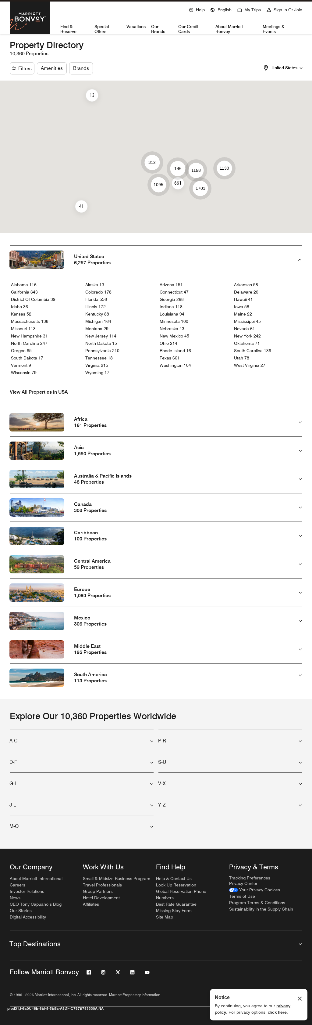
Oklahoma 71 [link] (247, 343)
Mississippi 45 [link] (247, 321)
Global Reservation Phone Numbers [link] (181, 894)
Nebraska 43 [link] (172, 328)
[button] (220, 9)
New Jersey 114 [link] (100, 336)
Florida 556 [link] (96, 299)
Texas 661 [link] (170, 358)
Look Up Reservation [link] (176, 884)
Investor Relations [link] (27, 891)
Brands (81, 68)
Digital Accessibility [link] (28, 917)
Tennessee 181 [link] (100, 358)
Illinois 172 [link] (95, 306)
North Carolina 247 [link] (29, 343)
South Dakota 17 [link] (27, 358)
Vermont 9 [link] (21, 365)
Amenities (52, 68)
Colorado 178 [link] (98, 292)
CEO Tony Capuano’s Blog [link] (36, 904)
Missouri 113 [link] (23, 328)
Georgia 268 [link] (172, 299)
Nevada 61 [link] (244, 328)
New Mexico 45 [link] (174, 336)
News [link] (15, 897)
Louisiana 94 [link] (172, 314)
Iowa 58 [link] (241, 306)
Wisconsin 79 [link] (24, 372)
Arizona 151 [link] (171, 284)
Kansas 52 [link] (21, 314)
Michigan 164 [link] (98, 321)
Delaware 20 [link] (246, 292)
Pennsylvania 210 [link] (102, 350)
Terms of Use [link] (242, 896)
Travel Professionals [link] (102, 884)
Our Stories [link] (21, 910)
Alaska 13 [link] (94, 284)
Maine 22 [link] (243, 314)
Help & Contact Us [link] (174, 878)
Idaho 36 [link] (19, 306)
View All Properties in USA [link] (39, 392)
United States (284, 67)
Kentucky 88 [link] (97, 314)
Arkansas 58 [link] (246, 284)
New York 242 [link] (247, 336)
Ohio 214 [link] (168, 343)
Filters (25, 68)
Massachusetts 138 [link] (29, 321)
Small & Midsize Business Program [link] (116, 878)
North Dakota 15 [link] (101, 343)
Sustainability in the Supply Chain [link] (261, 909)
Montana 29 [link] (96, 328)
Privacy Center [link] (243, 883)
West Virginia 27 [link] (249, 365)
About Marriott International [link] (36, 878)
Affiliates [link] (91, 904)
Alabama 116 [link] (24, 284)
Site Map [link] (164, 917)
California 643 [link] (24, 292)
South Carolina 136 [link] (252, 350)
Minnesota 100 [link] (174, 321)
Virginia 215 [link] (96, 365)
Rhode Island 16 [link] (175, 350)
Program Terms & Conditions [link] (257, 902)
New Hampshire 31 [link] (29, 336)
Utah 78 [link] (241, 358)
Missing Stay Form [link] (174, 910)
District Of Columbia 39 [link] (33, 299)
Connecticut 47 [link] (174, 292)
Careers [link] (17, 884)
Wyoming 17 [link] (97, 372)
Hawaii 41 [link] (243, 299)
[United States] (301, 67)
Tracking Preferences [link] (249, 877)
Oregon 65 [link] (21, 350)
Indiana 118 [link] (171, 306)
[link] (254, 890)
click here (277, 1012)
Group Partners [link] (98, 891)
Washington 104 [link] (175, 365)
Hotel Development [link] (101, 897)
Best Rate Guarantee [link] (176, 904)
